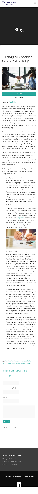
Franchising (12, 102)
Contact (13, 459)
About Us (14, 464)
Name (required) (7, 379)
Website (5, 397)
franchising (14, 361)
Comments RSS (22, 371)
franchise (8, 361)
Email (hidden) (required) (9, 388)
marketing (21, 361)
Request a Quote (16, 461)
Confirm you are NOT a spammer (13, 428)
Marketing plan (15, 363)
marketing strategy (26, 363)
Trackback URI (8, 371)
